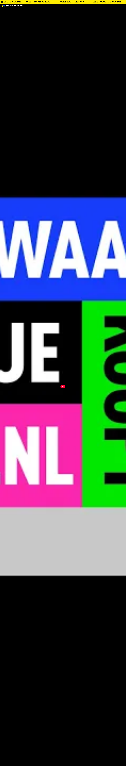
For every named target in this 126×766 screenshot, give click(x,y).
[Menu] (2, 2)
